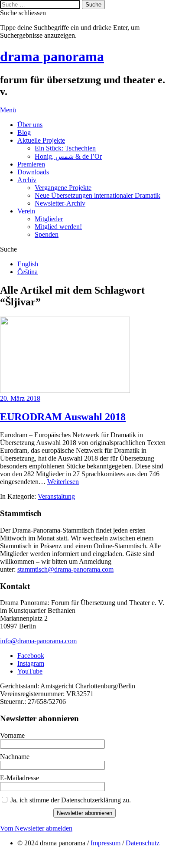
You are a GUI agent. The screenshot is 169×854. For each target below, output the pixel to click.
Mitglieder (49, 218)
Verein (26, 211)
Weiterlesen (63, 481)
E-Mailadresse (19, 778)
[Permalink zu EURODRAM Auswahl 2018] (65, 390)
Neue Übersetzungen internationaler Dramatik (97, 195)
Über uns (29, 124)
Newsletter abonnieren (84, 813)
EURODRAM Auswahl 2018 (63, 416)
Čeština (27, 271)
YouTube (29, 671)
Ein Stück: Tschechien (65, 148)
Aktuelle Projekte (41, 140)
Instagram (30, 663)
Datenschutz (142, 843)
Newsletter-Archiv (60, 203)
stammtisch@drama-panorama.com (65, 569)
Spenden (46, 234)
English (27, 264)
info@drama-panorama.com (38, 641)
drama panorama (52, 56)
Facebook (30, 655)
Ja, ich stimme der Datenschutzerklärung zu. (70, 800)
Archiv (26, 179)
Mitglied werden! (58, 226)
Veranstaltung (56, 496)
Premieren (31, 164)
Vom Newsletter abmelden (36, 828)
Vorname (12, 735)
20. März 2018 (20, 398)
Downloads (33, 172)
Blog (24, 132)
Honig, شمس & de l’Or (68, 156)
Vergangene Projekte (63, 187)
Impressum (105, 843)
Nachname (14, 756)
